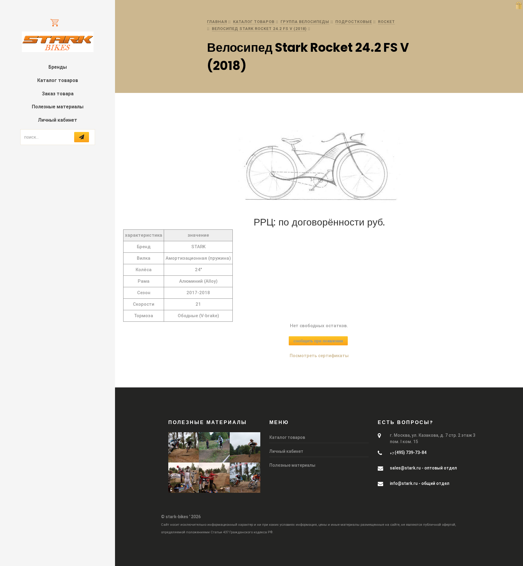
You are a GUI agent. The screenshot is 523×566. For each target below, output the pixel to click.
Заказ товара (58, 94)
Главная (217, 21)
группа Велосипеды (305, 21)
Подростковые (353, 21)
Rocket (386, 21)
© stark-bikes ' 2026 (181, 516)
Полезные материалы (58, 107)
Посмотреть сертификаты (319, 355)
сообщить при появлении (318, 340)
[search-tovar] (81, 137)
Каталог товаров (57, 80)
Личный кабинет (57, 120)
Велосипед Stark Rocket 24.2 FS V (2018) (259, 28)
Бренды (57, 67)
